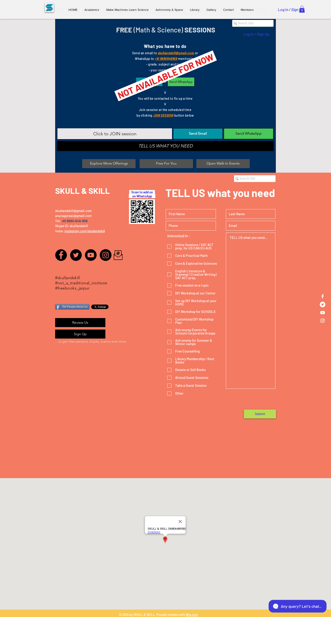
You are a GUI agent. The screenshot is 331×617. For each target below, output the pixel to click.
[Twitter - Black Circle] (76, 255)
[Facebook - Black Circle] (61, 255)
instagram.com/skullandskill (84, 231)
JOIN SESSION (163, 115)
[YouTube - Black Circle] (91, 255)
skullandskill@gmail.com (73, 211)
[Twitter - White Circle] (322, 304)
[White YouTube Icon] (322, 312)
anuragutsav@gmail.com (73, 216)
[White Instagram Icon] (322, 320)
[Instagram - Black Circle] (105, 255)
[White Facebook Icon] (322, 296)
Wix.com (192, 615)
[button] (92, 10)
